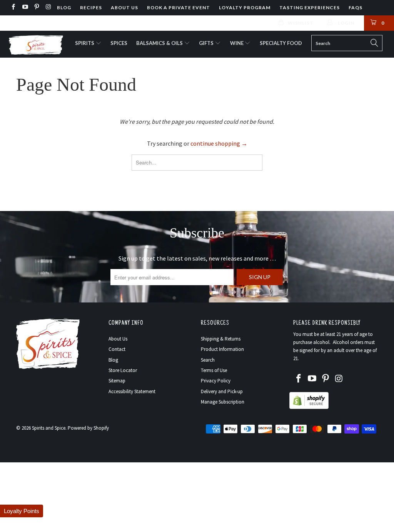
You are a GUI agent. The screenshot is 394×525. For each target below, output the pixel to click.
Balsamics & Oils (160, 43)
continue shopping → (218, 143)
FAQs (355, 7)
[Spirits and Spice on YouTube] (24, 7)
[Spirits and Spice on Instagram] (48, 7)
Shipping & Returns (220, 339)
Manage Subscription (222, 402)
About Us (124, 7)
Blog (64, 7)
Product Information (222, 349)
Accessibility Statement (132, 391)
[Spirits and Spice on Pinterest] (36, 7)
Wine (237, 43)
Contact (117, 349)
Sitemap (117, 380)
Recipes (91, 7)
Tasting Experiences (309, 7)
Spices (118, 43)
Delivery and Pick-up (222, 391)
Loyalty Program (244, 7)
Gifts (207, 43)
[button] (21, 511)
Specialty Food (281, 43)
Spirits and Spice (48, 428)
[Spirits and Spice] (35, 44)
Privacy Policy (215, 380)
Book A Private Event (178, 7)
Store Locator (123, 370)
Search (208, 360)
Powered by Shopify (88, 428)
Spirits (85, 43)
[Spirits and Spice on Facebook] (13, 7)
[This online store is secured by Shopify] (309, 407)
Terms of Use (214, 370)
